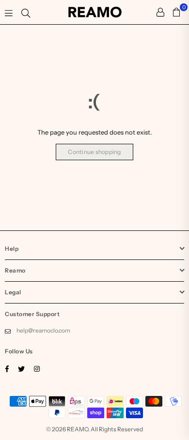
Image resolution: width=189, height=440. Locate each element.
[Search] (25, 12)
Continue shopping (94, 151)
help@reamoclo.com (43, 330)
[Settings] (160, 12)
